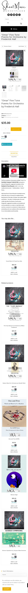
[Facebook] (8, 15)
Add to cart (16, 129)
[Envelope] (14, 15)
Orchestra (8, 115)
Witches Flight (14, 494)
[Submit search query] (22, 19)
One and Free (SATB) (14, 439)
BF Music (3, 138)
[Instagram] (19, 15)
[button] (24, 50)
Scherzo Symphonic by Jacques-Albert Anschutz (14, 550)
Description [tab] (14, 153)
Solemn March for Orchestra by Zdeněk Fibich (14, 383)
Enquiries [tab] (14, 156)
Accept (6, 589)
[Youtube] (17, 15)
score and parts (14, 117)
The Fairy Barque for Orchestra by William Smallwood (14, 326)
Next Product (21, 46)
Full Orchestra (7, 117)
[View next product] (25, 46)
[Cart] (21, 23)
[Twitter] (11, 15)
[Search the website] (14, 19)
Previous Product (7, 46)
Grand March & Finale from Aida (14, 261)
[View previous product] (2, 46)
